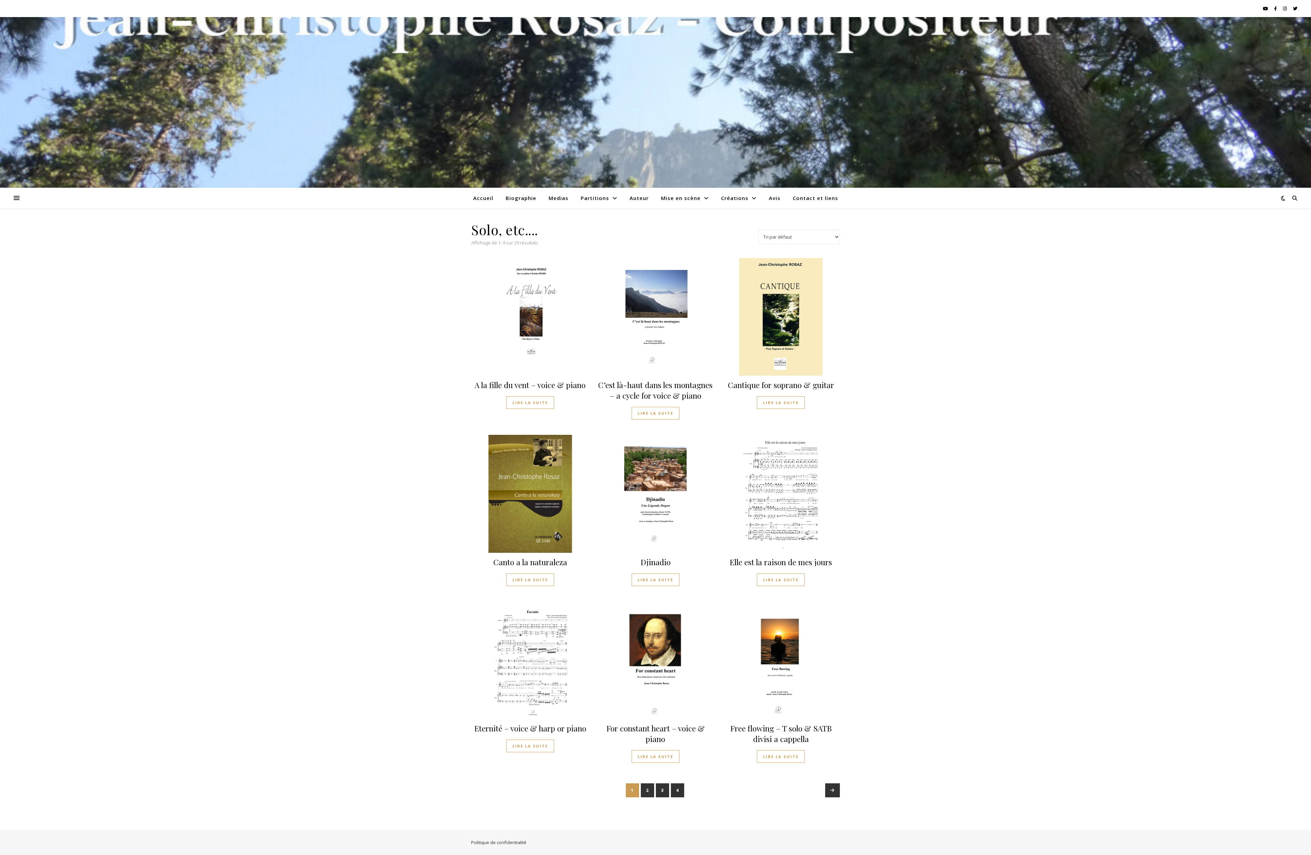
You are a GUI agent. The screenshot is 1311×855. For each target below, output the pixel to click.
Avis (774, 198)
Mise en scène (681, 198)
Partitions (595, 198)
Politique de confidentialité (498, 842)
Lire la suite (530, 402)
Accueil (483, 198)
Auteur (639, 198)
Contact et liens (815, 198)
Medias (558, 198)
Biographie (521, 198)
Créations (734, 198)
